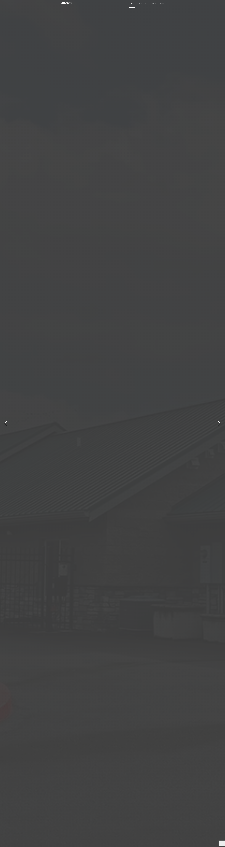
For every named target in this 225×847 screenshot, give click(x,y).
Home (132, 3)
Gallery (146, 3)
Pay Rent (162, 3)
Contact (154, 3)
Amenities (139, 3)
